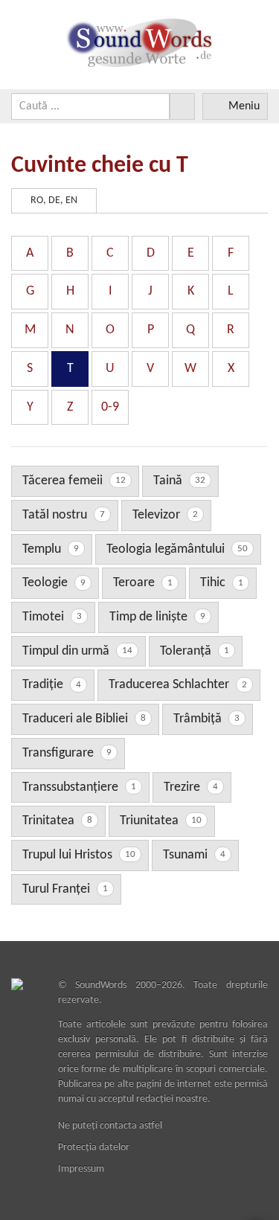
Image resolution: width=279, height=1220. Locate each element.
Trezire (191, 787)
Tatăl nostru (63, 515)
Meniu (244, 106)
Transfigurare (67, 753)
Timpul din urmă (77, 651)
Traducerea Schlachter (178, 685)
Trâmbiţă (206, 719)
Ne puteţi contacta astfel (110, 1125)
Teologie (54, 583)
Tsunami (194, 855)
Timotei (52, 617)
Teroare (143, 583)
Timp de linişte (157, 617)
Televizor (165, 515)
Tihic (221, 583)
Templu (50, 549)
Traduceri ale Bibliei (84, 719)
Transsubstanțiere (79, 787)
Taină (179, 481)
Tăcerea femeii (74, 481)
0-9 (110, 407)
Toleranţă (194, 651)
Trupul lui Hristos (78, 855)
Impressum (81, 1169)
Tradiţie (51, 685)
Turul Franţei (65, 889)
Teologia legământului (177, 549)
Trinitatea (57, 821)
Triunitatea (161, 821)
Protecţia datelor (93, 1147)
